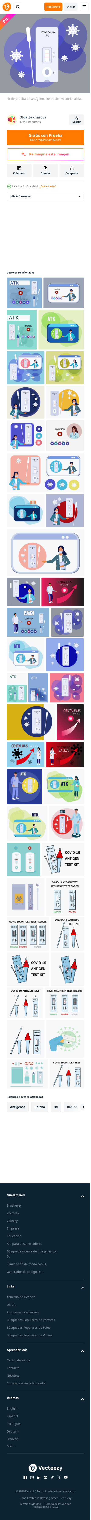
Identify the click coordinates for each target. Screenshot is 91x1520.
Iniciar (71, 6)
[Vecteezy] (7, 7)
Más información (21, 193)
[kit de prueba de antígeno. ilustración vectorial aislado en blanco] (25, 440)
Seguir (77, 122)
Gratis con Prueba (45, 137)
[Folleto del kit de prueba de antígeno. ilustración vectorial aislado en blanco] (26, 543)
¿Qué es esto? (48, 186)
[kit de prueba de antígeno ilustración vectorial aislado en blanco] (29, 368)
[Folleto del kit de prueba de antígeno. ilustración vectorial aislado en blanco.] (27, 1073)
